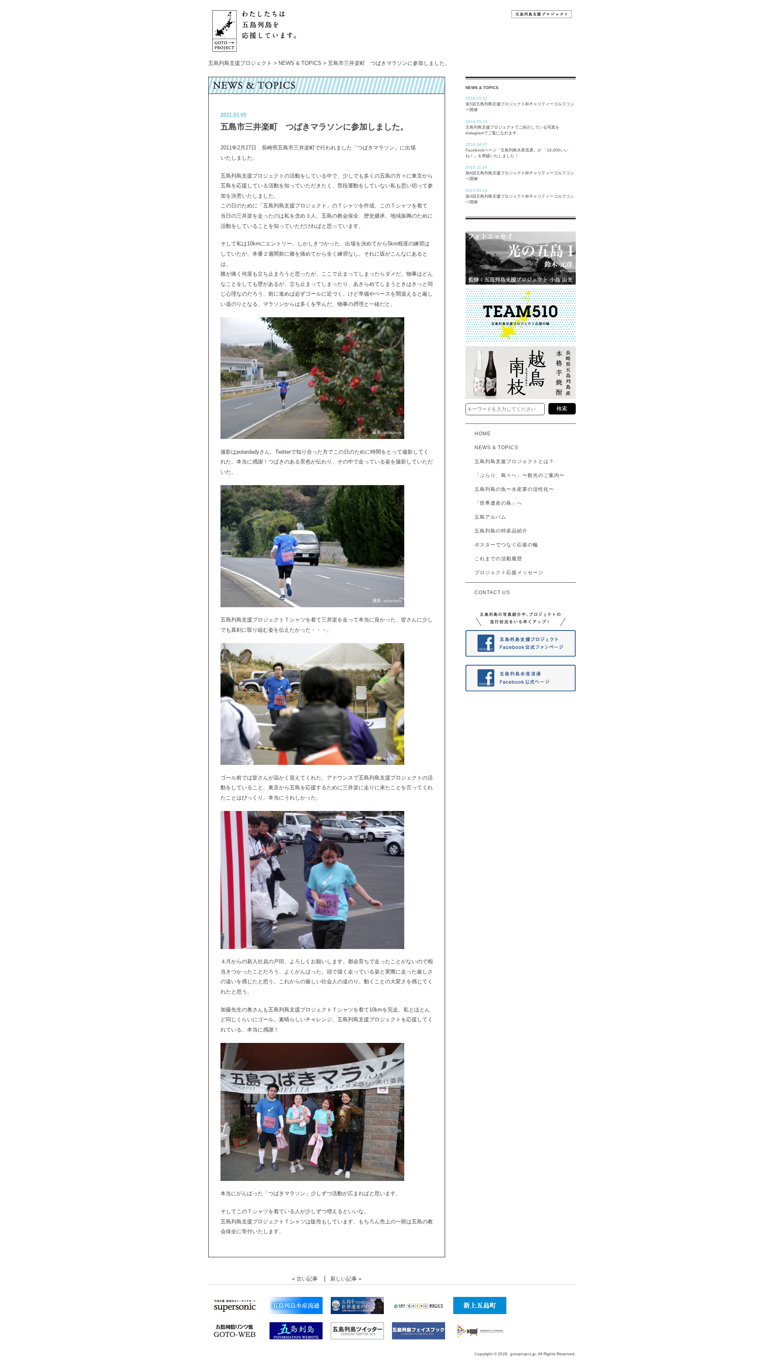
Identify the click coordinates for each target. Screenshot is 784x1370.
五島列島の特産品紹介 (499, 531)
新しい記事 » (345, 1279)
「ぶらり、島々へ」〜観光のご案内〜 (517, 475)
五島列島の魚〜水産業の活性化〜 (512, 489)
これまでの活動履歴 (496, 558)
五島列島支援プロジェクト (240, 63)
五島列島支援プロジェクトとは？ (512, 461)
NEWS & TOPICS (299, 63)
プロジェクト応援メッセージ (506, 572)
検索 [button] (562, 408)
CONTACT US (490, 592)
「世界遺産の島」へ (496, 503)
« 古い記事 (305, 1279)
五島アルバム (488, 517)
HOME (480, 434)
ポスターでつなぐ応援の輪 (504, 545)
